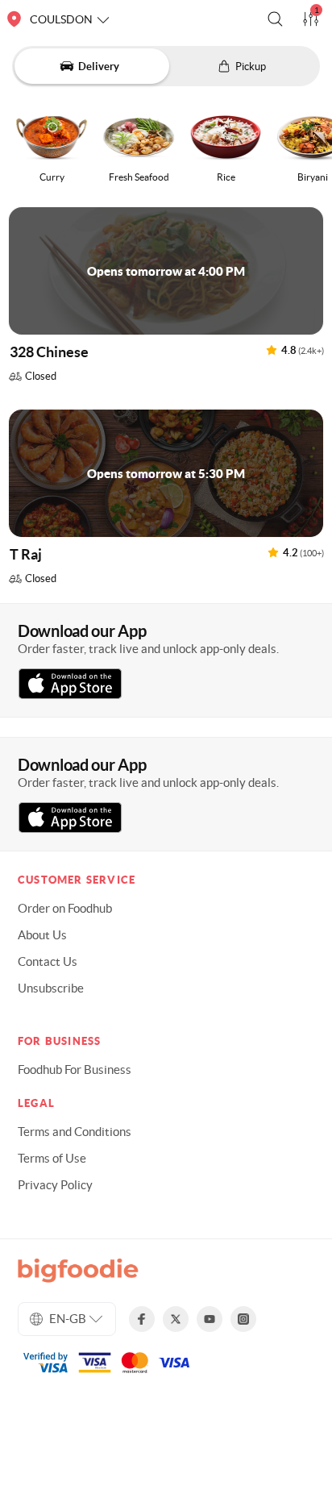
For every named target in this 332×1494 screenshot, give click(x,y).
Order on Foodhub (65, 908)
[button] (275, 19)
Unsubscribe (51, 988)
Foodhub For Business (74, 1069)
